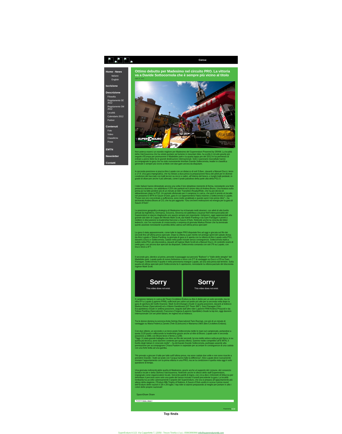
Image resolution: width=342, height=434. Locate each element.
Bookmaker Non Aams (171, 424)
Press (110, 142)
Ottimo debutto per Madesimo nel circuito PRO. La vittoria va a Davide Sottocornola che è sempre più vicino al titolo (182, 73)
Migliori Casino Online (171, 422)
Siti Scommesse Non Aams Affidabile (171, 426)
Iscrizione (112, 85)
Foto (110, 130)
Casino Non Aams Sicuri (171, 417)
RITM (233, 409)
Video (110, 134)
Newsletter (112, 156)
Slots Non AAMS (171, 419)
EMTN (109, 149)
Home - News (146, 401)
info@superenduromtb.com (211, 433)
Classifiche (113, 138)
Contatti (110, 162)
